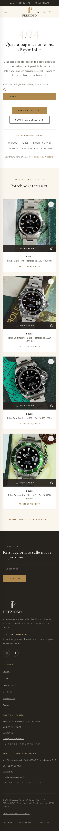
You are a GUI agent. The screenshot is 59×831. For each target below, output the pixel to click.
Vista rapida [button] (27, 248)
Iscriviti (14, 578)
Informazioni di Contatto (18, 822)
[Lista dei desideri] (44, 12)
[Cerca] (38, 12)
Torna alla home (29, 110)
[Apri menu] (6, 12)
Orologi (13, 142)
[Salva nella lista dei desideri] (51, 204)
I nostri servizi (41, 142)
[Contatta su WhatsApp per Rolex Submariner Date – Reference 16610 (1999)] (51, 325)
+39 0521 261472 (12, 727)
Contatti (46, 148)
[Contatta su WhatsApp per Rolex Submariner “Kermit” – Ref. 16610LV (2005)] (51, 483)
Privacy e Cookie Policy (16, 813)
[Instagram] (6, 653)
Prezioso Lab (30, 148)
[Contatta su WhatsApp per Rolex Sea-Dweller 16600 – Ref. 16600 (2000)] (51, 406)
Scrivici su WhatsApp (44, 156)
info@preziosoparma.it (13, 738)
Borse (25, 142)
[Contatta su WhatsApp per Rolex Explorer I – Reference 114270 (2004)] (51, 248)
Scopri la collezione (29, 119)
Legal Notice (44, 822)
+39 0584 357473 (12, 765)
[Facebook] (15, 653)
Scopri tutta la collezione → (29, 519)
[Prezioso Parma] (30, 12)
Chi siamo (13, 148)
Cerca (13, 96)
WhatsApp (8, 732)
